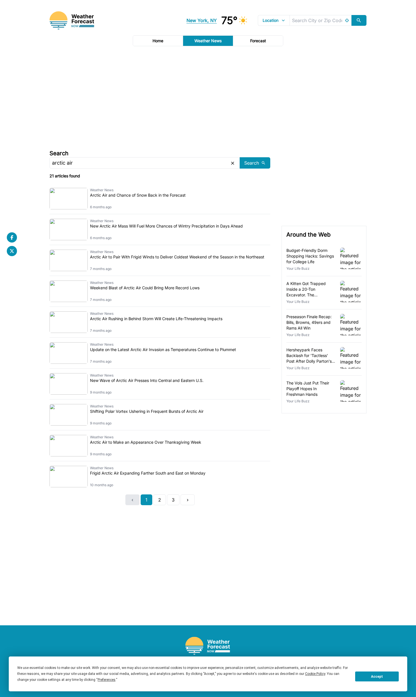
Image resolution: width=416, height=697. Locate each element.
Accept (377, 677)
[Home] (208, 646)
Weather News (208, 40)
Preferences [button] (106, 680)
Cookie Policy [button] (315, 674)
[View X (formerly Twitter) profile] (12, 251)
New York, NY (201, 20)
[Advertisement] (208, 97)
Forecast (258, 40)
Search (59, 153)
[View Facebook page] (12, 237)
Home (158, 40)
